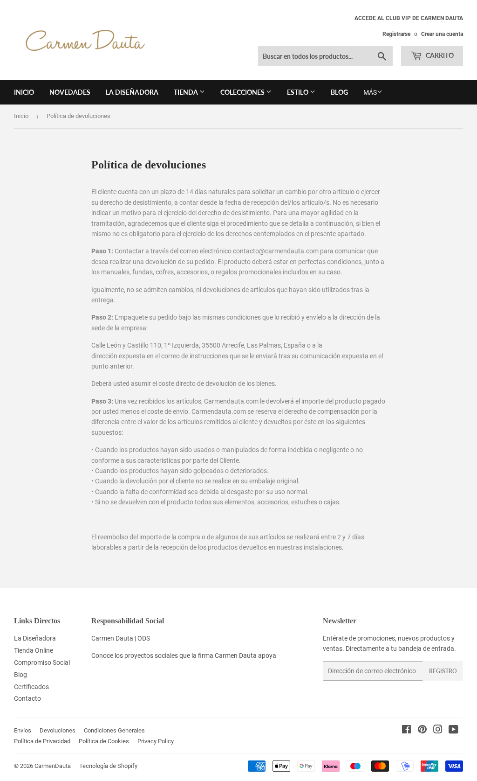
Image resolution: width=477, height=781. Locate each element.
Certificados (31, 686)
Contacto (27, 698)
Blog (339, 92)
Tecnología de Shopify (108, 765)
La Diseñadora (132, 92)
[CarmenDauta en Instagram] (438, 730)
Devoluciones (57, 730)
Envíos (22, 730)
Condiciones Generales (114, 730)
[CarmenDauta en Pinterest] (422, 730)
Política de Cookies (104, 741)
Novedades (69, 92)
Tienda (186, 92)
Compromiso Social (42, 662)
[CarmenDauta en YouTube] (453, 730)
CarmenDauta (52, 765)
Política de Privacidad (42, 741)
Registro (443, 671)
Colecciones (243, 92)
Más (370, 92)
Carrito (439, 55)
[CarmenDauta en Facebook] (406, 730)
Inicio (24, 92)
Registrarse (396, 34)
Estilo (298, 92)
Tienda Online (33, 650)
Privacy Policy (155, 741)
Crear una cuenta (442, 34)
